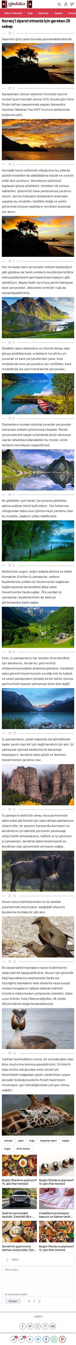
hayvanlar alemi (48, 1140)
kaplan (65, 1140)
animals (8, 1140)
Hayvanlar (43, 13)
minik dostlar (23, 1148)
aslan (21, 1140)
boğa (31, 1140)
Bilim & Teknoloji (13, 13)
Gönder (13, 1301)
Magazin (58, 13)
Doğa (30, 13)
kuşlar (7, 1148)
